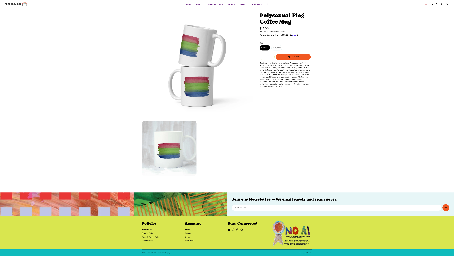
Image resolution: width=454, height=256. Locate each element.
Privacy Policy (147, 241)
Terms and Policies (306, 253)
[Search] (436, 4)
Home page (189, 241)
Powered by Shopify (163, 253)
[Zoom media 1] (197, 64)
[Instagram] (233, 229)
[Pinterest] (241, 229)
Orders (187, 237)
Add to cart (294, 57)
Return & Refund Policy (151, 237)
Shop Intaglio (151, 253)
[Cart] (446, 4)
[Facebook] (229, 229)
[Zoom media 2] (169, 148)
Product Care (147, 229)
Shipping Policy (148, 233)
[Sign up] (445, 207)
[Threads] (237, 229)
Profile (187, 229)
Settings (188, 233)
